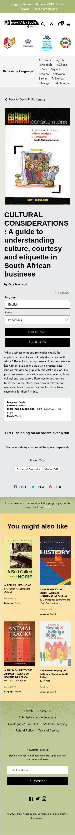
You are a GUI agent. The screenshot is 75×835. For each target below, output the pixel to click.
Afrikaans (45, 60)
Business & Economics (28, 469)
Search (28, 711)
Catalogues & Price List (23, 724)
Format (9, 312)
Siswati (43, 78)
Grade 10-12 (51, 469)
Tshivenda (58, 78)
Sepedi (55, 69)
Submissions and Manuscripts (37, 717)
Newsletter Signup (38, 749)
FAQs (48, 507)
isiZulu (43, 69)
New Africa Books (26, 814)
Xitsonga (44, 83)
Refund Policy (25, 730)
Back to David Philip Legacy (26, 99)
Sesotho (44, 74)
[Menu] (68, 24)
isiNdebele (45, 64)
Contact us (44, 711)
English (59, 60)
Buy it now (37, 342)
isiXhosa (62, 64)
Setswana (59, 74)
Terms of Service (48, 730)
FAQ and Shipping (55, 724)
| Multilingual (62, 83)
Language (10, 297)
